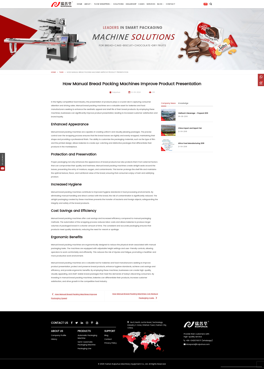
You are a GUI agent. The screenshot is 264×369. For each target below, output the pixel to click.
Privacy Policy (110, 343)
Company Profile (58, 335)
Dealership (131, 4)
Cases (141, 4)
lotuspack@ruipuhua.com (198, 344)
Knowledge (183, 103)
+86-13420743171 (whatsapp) (199, 340)
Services (151, 4)
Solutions (118, 4)
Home (79, 4)
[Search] (211, 4)
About (87, 4)
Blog (159, 4)
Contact (170, 4)
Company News (168, 103)
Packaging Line (84, 348)
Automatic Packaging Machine (87, 337)
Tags (61, 72)
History (54, 339)
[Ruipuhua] (62, 4)
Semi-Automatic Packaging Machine (86, 343)
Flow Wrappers (102, 4)
